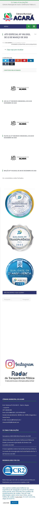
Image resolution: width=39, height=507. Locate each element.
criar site (14, 480)
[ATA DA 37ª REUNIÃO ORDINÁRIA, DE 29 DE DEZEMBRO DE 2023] (19, 88)
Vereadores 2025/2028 (9, 436)
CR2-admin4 (8, 42)
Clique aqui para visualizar (15, 50)
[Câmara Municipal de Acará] (19, 16)
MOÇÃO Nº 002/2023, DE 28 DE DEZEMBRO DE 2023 (20, 171)
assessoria (16, 482)
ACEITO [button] (14, 502)
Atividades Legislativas (18, 44)
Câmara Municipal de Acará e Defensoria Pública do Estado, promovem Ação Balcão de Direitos (20, 4)
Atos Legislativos (31, 44)
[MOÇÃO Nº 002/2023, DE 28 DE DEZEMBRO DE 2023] (19, 158)
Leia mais (19, 497)
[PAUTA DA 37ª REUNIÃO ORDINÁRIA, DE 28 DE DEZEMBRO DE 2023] (19, 123)
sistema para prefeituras (27, 480)
